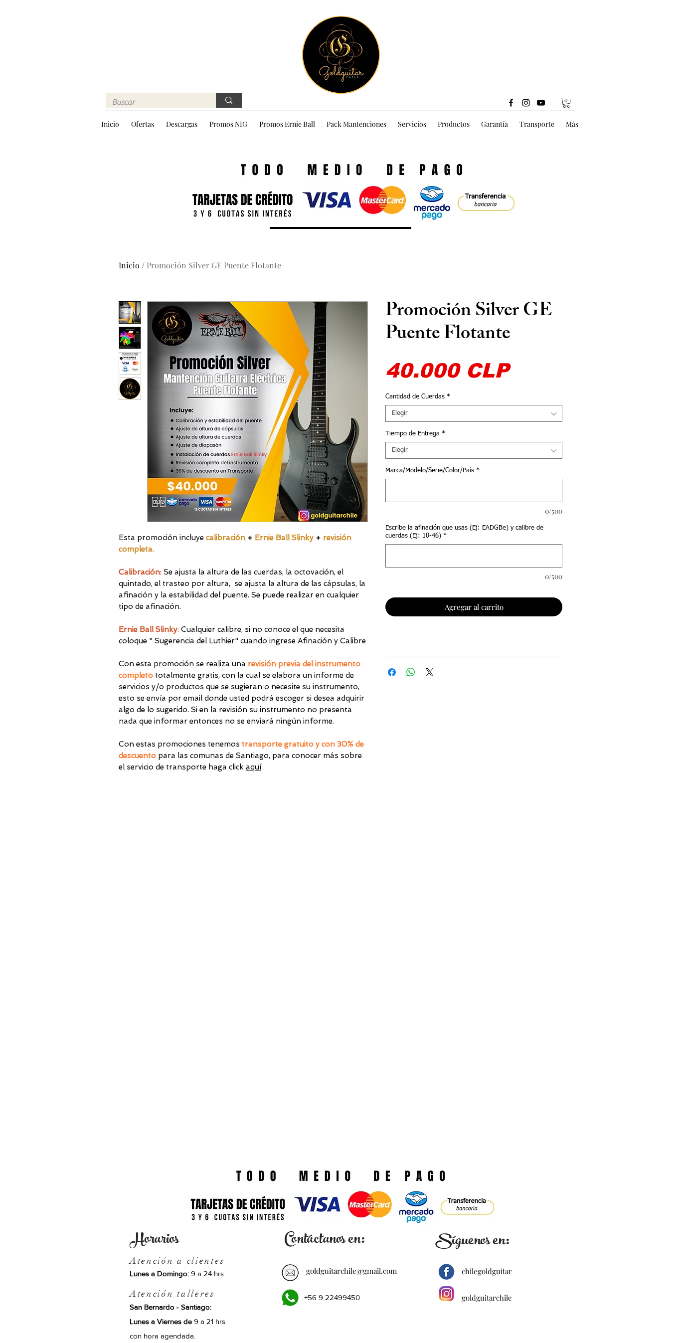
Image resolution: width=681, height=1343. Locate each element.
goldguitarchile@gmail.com (351, 1271)
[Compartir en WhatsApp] (411, 672)
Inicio (129, 265)
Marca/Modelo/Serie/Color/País (432, 470)
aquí (253, 767)
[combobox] (473, 413)
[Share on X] (430, 672)
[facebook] (511, 103)
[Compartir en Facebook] (392, 672)
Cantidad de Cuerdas (417, 396)
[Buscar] (229, 100)
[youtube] (541, 103)
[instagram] (526, 103)
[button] (566, 103)
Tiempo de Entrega (415, 433)
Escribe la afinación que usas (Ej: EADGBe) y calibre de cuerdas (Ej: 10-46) (464, 532)
